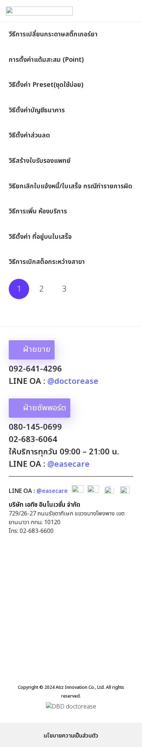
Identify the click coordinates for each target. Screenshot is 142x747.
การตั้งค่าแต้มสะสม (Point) (46, 60)
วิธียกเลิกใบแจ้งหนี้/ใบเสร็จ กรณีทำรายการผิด (70, 186)
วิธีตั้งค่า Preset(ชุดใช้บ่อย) (46, 85)
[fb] (77, 491)
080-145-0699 (35, 427)
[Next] (87, 289)
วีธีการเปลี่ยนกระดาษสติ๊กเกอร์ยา (53, 34)
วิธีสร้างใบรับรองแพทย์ (40, 161)
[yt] (93, 491)
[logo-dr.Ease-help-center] (39, 11)
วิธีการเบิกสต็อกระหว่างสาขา (47, 262)
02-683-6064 (33, 440)
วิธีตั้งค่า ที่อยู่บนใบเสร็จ (40, 237)
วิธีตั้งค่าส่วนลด (29, 135)
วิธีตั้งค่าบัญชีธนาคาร (37, 110)
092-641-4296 (35, 369)
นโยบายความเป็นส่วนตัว (71, 735)
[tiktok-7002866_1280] (109, 491)
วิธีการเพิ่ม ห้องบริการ (38, 211)
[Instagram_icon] (125, 491)
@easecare (52, 491)
